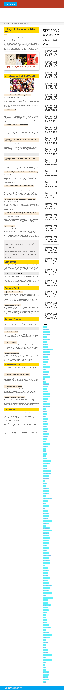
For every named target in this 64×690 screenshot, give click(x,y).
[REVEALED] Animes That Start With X (51, 74)
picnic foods (45, 610)
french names (46, 491)
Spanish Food (46, 632)
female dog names (47, 473)
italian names (46, 558)
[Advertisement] (32, 15)
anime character (46, 339)
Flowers (44, 483)
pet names (45, 607)
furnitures (45, 500)
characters (45, 399)
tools (44, 662)
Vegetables (45, 677)
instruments (45, 548)
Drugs (44, 451)
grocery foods (46, 515)
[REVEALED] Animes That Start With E (51, 272)
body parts (45, 374)
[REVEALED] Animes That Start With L (51, 195)
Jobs (44, 565)
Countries (45, 423)
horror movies (46, 533)
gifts (44, 508)
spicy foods (45, 642)
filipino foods (46, 478)
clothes (44, 411)
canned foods (46, 384)
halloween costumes (47, 520)
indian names (46, 543)
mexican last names (47, 585)
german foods (46, 505)
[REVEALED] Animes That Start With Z (51, 53)
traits (44, 667)
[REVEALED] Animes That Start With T (51, 118)
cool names (45, 419)
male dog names (46, 577)
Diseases (45, 438)
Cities (44, 409)
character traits (46, 394)
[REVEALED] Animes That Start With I (51, 228)
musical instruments (47, 592)
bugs (44, 379)
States (44, 647)
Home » (10, 23)
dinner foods (45, 433)
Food (44, 486)
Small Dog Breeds (47, 627)
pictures (45, 612)
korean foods (46, 570)
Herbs (44, 525)
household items (46, 538)
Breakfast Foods (46, 376)
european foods (46, 463)
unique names (46, 672)
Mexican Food (46, 582)
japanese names (46, 563)
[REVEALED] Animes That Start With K (51, 206)
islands (44, 550)
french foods (45, 488)
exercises (45, 466)
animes (13, 23)
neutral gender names (47, 597)
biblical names (46, 366)
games (44, 503)
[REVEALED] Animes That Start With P (51, 151)
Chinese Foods (46, 404)
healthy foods (46, 523)
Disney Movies (46, 443)
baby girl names (46, 354)
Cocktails (45, 414)
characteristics (46, 396)
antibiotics (45, 344)
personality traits (47, 605)
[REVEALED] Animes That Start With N (51, 173)
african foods (46, 329)
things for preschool (47, 659)
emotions (45, 458)
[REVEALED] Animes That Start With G (51, 250)
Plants (44, 617)
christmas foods (46, 406)
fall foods (45, 468)
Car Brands (45, 386)
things (44, 657)
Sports (44, 644)
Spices (44, 640)
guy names (45, 518)
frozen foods (45, 493)
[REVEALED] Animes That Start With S (51, 129)
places (44, 615)
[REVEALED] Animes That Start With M (51, 184)
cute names (45, 428)
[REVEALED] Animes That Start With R (51, 140)
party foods (45, 602)
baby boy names (46, 351)
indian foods (45, 540)
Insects (44, 545)
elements (45, 453)
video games (45, 679)
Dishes (44, 441)
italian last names (47, 555)
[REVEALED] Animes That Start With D (51, 283)
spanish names (46, 637)
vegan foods (45, 674)
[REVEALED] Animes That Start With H (51, 239)
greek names (45, 513)
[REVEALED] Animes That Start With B (51, 305)
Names (44, 595)
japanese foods (46, 560)
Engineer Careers (46, 461)
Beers (44, 364)
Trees (44, 669)
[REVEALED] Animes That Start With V (51, 96)
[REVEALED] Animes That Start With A (51, 316)
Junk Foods (45, 568)
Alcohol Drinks (46, 332)
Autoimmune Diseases (47, 349)
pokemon (45, 620)
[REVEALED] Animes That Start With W (51, 85)
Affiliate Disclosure (19, 687)
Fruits (44, 495)
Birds (44, 369)
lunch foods (45, 575)
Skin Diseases (46, 625)
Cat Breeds (45, 391)
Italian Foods (46, 553)
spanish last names (47, 635)
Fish (44, 481)
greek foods (45, 510)
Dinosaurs (45, 436)
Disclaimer (14, 687)
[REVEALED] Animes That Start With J (51, 217)
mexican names (46, 587)
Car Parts (45, 389)
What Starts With (10, 4)
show (9, 71)
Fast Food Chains (46, 471)
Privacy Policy (10, 687)
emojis (44, 456)
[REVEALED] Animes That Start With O (51, 162)
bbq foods (45, 361)
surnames (45, 649)
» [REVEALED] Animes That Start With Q (22, 23)
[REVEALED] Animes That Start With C (51, 294)
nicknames (45, 600)
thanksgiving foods (47, 654)
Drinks (44, 448)
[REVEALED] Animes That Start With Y (51, 63)
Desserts (45, 431)
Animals (45, 337)
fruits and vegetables (47, 498)
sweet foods (45, 652)
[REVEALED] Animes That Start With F (51, 261)
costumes (45, 421)
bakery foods (45, 359)
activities (45, 327)
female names (46, 476)
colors (44, 416)
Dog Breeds (45, 446)
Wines (44, 682)
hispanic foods (46, 528)
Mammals (45, 580)
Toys (44, 664)
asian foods (45, 347)
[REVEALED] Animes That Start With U (51, 107)
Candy (44, 381)
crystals (44, 426)
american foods (46, 334)
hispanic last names (47, 530)
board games (45, 371)
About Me (5, 687)
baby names (45, 356)
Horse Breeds (46, 535)
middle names (46, 590)
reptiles (44, 622)
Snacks (44, 630)
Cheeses (45, 401)
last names (45, 572)
